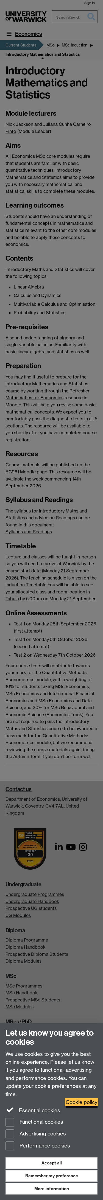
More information (51, 1188)
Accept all (51, 1163)
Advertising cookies (42, 1134)
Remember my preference (51, 1175)
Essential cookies (39, 1110)
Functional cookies (40, 1122)
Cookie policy (82, 1102)
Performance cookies (44, 1146)
